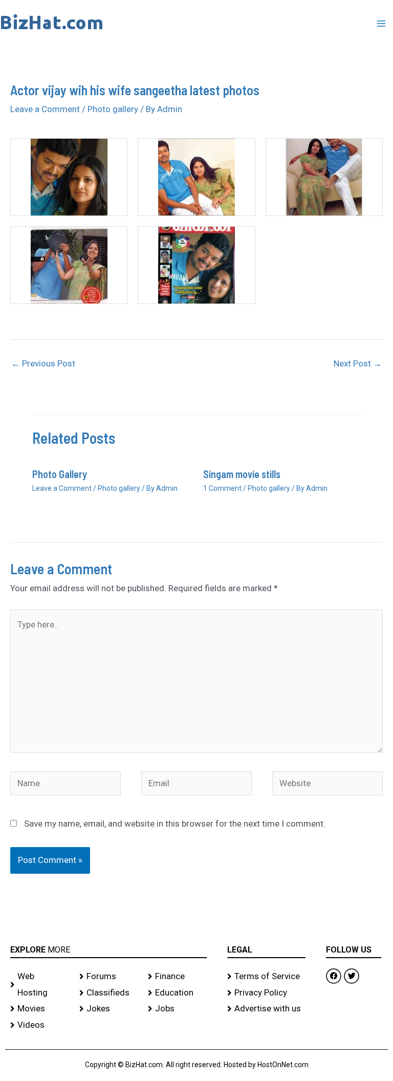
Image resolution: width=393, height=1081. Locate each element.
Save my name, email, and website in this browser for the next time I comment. (174, 823)
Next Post (358, 363)
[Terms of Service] (266, 976)
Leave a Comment (45, 109)
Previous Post (43, 363)
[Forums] (108, 976)
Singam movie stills (241, 474)
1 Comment (222, 488)
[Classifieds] (108, 993)
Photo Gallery (59, 474)
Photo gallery (113, 109)
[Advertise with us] (266, 1009)
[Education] (177, 993)
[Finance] (177, 976)
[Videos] (39, 1025)
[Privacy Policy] (266, 993)
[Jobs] (177, 1009)
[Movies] (39, 1009)
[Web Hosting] (39, 984)
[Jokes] (108, 1009)
